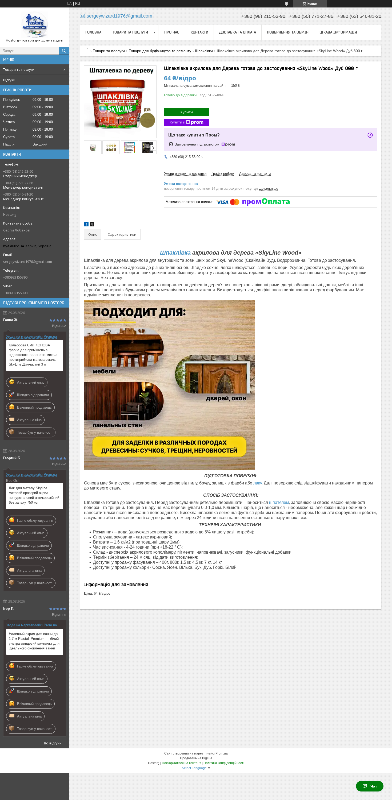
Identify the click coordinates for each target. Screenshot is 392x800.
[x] (92, 225)
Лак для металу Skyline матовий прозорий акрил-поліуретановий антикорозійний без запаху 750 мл (34, 495)
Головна (93, 32)
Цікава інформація (338, 32)
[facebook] (86, 225)
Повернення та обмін (288, 32)
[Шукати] (64, 51)
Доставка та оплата (237, 32)
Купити (187, 112)
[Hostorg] (34, 24)
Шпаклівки (204, 51)
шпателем (279, 502)
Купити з (177, 122)
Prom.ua (221, 753)
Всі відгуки (53, 743)
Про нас (171, 32)
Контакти (199, 32)
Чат (373, 786)
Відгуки (9, 79)
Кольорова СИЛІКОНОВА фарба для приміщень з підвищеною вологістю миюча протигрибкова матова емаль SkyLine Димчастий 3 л (33, 354)
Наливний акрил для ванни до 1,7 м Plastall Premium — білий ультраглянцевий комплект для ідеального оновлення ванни (34, 641)
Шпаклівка (175, 252)
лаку (257, 483)
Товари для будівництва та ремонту (160, 51)
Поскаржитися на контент (181, 763)
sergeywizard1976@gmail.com (27, 261)
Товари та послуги (18, 69)
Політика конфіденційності (223, 763)
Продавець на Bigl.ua (196, 758)
